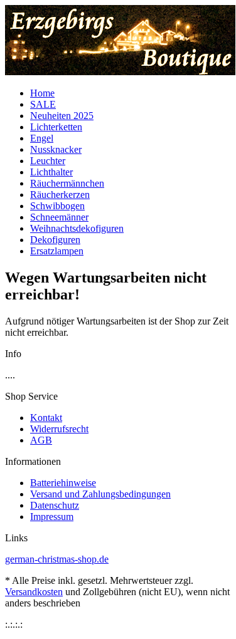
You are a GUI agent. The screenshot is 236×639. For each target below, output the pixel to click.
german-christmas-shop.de (57, 559)
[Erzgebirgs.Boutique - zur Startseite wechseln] (120, 71)
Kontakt (46, 417)
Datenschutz (54, 505)
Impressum (51, 516)
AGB (41, 440)
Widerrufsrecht (59, 428)
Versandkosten (34, 591)
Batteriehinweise (63, 482)
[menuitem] (130, 93)
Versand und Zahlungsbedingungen (100, 494)
